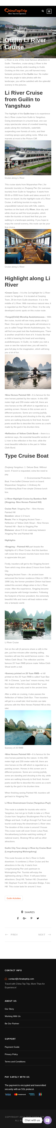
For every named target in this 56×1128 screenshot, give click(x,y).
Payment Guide (12, 1047)
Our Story (9, 1009)
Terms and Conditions (15, 1061)
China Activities (18, 28)
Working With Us (12, 1016)
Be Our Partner (12, 1023)
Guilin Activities (18, 32)
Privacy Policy (11, 1054)
